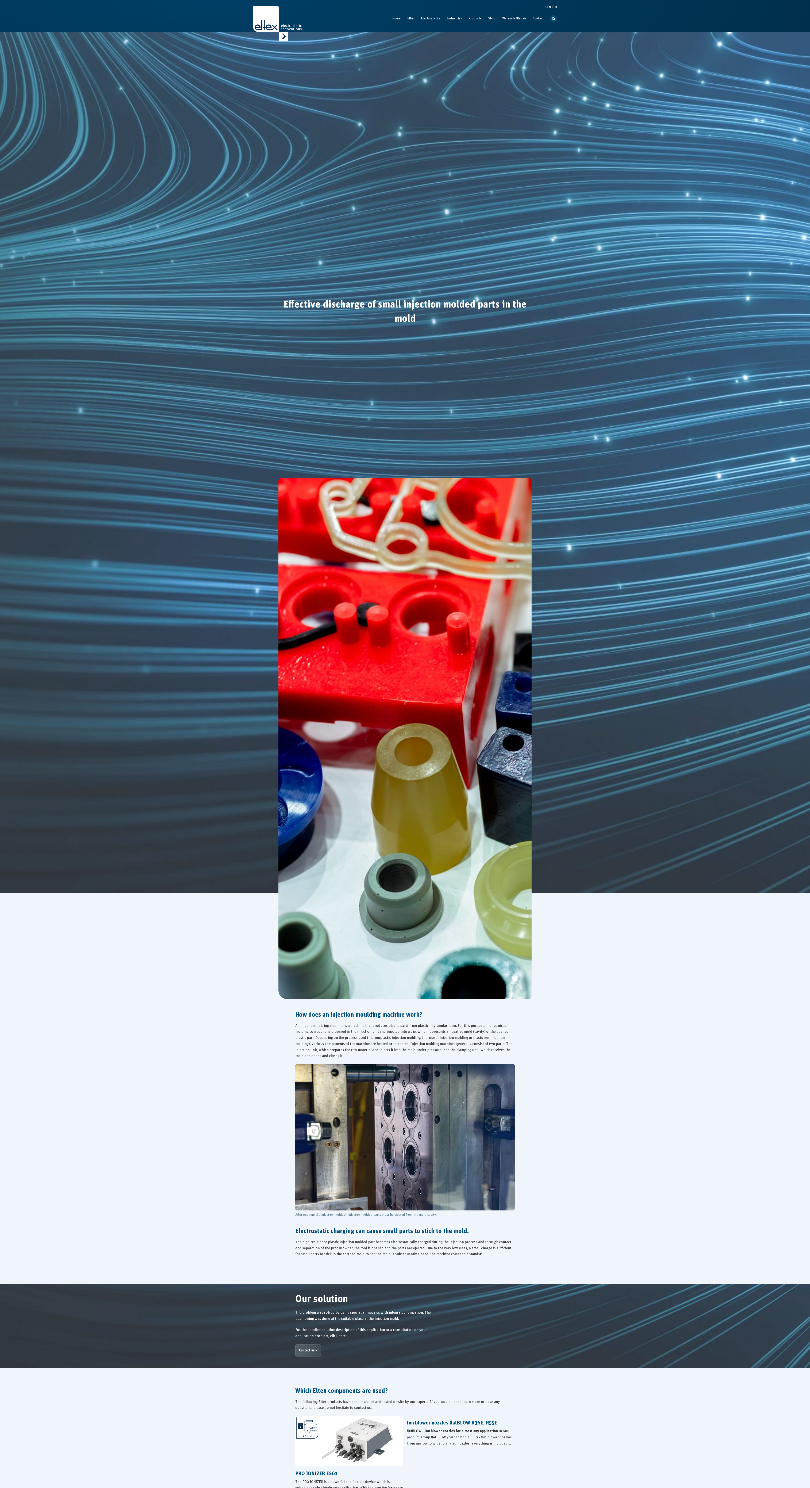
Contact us (307, 1350)
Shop (491, 18)
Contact (538, 18)
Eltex (410, 18)
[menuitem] (396, 18)
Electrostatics (431, 18)
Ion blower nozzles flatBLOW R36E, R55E (452, 1423)
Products (475, 18)
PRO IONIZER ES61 (316, 1473)
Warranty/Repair (514, 18)
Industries (454, 18)
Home (396, 18)
